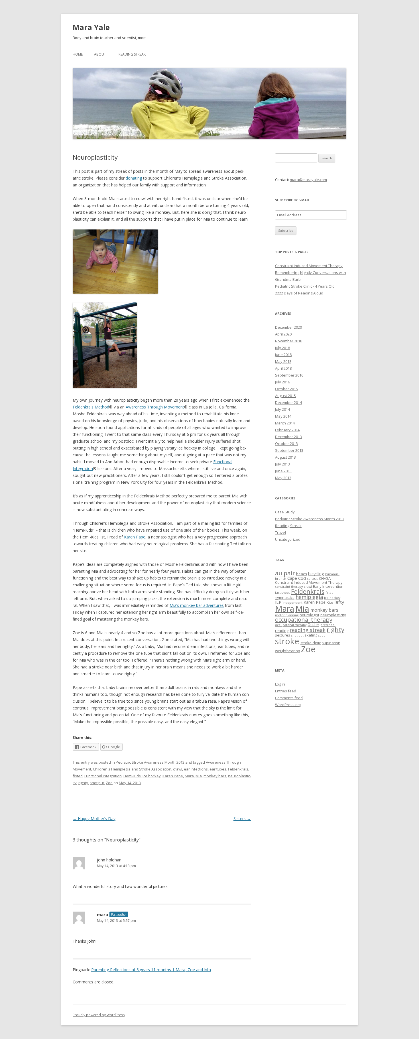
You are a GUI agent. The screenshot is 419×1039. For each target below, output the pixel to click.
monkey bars (215, 775)
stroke (287, 640)
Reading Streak (132, 54)
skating (311, 635)
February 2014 (287, 429)
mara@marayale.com (308, 179)
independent (292, 603)
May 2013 (283, 477)
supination (331, 642)
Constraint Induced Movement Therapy (309, 265)
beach (301, 573)
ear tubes (218, 769)
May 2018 (283, 361)
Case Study (285, 512)
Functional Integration (103, 775)
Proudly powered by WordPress (99, 1014)
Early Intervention (328, 586)
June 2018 (283, 354)
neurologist (309, 614)
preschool (327, 625)
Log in (280, 684)
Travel (280, 532)
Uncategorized (287, 539)
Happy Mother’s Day (94, 818)
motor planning (286, 615)
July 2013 (282, 464)
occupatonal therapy (290, 625)
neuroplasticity (333, 614)
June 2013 (283, 470)
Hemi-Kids (132, 775)
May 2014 (283, 416)
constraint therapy (289, 587)
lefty (339, 602)
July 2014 (282, 409)
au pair (285, 573)
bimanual (332, 574)
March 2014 (285, 423)
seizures (282, 635)
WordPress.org (288, 704)
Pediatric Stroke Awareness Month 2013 (150, 762)
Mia (199, 775)
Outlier (313, 624)
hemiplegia (309, 596)
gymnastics (284, 597)
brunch (280, 579)
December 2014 (288, 402)
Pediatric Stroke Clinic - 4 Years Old (305, 286)
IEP (278, 602)
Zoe (109, 782)
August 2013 (285, 457)
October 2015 (286, 388)
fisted (78, 775)
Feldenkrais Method (91, 407)
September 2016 (289, 375)
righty (83, 782)
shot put (97, 782)
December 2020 (288, 327)
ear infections (196, 769)
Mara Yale (91, 27)
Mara (189, 775)
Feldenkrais (238, 769)
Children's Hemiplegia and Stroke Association (132, 769)
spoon (323, 635)
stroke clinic (310, 642)
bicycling (316, 573)
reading (281, 630)
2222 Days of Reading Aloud (299, 293)
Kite (330, 602)
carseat (312, 579)
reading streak (308, 630)
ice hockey (152, 775)
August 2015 (285, 395)
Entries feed (285, 691)
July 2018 (282, 347)
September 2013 (289, 450)
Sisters (242, 818)
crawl (177, 769)
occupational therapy (303, 619)
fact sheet (282, 593)
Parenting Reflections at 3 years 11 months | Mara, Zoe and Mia (151, 969)
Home (78, 54)
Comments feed (289, 697)
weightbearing (287, 650)
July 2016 (282, 382)
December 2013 (288, 436)
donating (134, 178)
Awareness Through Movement (155, 407)
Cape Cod (296, 578)
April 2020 (283, 334)
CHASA (325, 578)
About (100, 54)
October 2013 (286, 443)
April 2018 (283, 368)
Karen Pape (134, 537)
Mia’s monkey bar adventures (197, 605)
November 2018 (288, 340)
